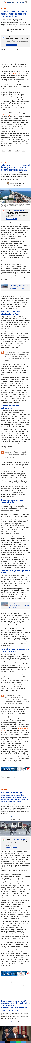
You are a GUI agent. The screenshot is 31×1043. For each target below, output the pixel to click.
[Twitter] (7, 1042)
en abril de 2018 (17, 73)
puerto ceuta (16, 982)
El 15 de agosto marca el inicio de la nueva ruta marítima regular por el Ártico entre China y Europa (18, 287)
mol (3, 150)
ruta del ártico (6, 777)
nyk (10, 150)
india (15, 777)
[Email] (28, 1042)
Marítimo (3, 162)
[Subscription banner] (15, 772)
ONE (23, 150)
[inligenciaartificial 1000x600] (4, 287)
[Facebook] (2, 1042)
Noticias (3, 8)
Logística (3, 998)
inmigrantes (5, 986)
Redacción (17, 817)
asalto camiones (17, 986)
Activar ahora (10, 45)
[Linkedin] (12, 1042)
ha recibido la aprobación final (13, 114)
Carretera (4, 789)
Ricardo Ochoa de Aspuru (17, 29)
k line (16, 150)
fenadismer (5, 982)
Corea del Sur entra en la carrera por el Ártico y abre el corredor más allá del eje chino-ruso (19, 605)
